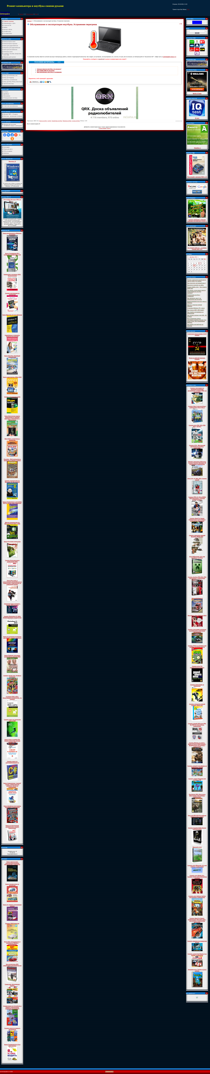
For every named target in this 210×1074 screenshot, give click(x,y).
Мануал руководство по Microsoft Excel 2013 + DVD (12, 523)
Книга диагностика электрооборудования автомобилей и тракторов (12, 863)
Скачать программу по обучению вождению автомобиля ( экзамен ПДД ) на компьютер (197, 390)
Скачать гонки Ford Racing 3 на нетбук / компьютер (197, 954)
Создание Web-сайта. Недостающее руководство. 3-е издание (12, 698)
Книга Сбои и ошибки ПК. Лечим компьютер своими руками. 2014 (12, 741)
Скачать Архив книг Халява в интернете (12, 676)
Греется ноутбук (43, 120)
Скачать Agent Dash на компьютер (197, 685)
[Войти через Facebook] (12, 135)
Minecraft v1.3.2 (197, 847)
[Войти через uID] (4, 135)
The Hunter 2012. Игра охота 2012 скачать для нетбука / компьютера (197, 796)
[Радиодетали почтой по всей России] (12, 66)
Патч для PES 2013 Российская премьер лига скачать (197, 816)
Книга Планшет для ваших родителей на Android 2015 (12, 656)
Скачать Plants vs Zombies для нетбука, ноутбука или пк (197, 646)
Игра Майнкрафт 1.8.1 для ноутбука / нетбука (197, 557)
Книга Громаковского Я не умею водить (12, 1045)
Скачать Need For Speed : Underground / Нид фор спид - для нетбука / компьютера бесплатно (197, 920)
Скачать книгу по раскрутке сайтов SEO (12, 720)
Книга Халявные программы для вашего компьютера (12, 806)
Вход (36, 14)
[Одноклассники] (46, 81)
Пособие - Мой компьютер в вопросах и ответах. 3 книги (12, 460)
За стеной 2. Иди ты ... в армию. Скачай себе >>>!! (197, 248)
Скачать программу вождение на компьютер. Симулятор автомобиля (197, 631)
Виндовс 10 (12, 161)
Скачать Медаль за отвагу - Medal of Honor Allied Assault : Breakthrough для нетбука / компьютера (197, 744)
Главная (21, 14)
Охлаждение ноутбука (57, 120)
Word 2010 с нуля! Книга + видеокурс (12, 439)
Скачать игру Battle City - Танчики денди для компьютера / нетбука (197, 877)
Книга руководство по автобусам (12, 885)
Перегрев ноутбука (67, 120)
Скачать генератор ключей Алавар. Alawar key (197, 704)
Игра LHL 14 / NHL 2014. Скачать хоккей (197, 479)
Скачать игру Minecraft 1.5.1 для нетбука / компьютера (197, 866)
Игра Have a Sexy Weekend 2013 (197, 615)
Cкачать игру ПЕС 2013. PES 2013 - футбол (197, 426)
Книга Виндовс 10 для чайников (12, 315)
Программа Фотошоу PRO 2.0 (12, 199)
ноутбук (49, 120)
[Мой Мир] (48, 81)
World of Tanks (197, 93)
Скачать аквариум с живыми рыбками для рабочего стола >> (197, 220)
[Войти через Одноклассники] (12, 138)
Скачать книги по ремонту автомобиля (12, 1029)
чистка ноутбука (76, 120)
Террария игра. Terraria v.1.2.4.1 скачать (197, 970)
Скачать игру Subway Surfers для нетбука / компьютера (197, 896)
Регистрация (29, 14)
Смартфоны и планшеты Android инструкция (12, 336)
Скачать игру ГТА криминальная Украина (197, 667)
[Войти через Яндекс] (16, 135)
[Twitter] (43, 81)
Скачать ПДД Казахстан (12, 923)
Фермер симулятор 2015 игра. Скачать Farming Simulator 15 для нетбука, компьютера (197, 463)
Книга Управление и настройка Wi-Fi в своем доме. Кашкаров (12, 502)
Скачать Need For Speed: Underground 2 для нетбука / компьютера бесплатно (197, 520)
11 (194, 265)
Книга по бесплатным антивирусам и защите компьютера (12, 827)
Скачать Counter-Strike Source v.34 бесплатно (197, 828)
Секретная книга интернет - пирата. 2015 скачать (12, 604)
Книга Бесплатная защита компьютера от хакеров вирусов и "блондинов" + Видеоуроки (12, 418)
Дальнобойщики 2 (197, 598)
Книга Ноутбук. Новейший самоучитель (12, 356)
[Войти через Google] (19, 135)
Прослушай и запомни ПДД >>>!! (197, 177)
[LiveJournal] (50, 81)
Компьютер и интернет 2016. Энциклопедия (12, 275)
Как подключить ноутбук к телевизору (49, 72)
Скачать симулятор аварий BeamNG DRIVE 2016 (197, 536)
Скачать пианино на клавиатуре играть (197, 941)
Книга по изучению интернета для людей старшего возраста (12, 637)
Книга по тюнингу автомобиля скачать (12, 905)
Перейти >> (197, 148)
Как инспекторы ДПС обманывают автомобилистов (12, 965)
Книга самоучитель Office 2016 (12, 377)
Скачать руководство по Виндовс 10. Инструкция (12, 481)
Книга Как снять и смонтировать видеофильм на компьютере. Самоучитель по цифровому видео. (12, 582)
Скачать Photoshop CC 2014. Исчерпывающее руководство (12, 617)
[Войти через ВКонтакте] (8, 135)
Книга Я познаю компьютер (12, 541)
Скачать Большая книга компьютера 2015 (12, 561)
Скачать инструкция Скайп (12, 397)
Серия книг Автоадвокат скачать (12, 985)
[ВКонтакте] (41, 81)
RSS (188, 9)
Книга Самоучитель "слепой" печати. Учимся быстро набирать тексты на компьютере (12, 785)
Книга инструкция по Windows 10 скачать (12, 234)
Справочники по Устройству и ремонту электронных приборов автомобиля (12, 1007)
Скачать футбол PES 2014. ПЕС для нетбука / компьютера (197, 577)
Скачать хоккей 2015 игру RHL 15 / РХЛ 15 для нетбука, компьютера (197, 725)
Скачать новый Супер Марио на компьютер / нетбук (197, 766)
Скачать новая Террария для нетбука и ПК (197, 779)
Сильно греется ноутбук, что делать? (49, 69)
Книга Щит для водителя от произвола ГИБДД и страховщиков (12, 943)
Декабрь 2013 (193, 257)
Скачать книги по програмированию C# (12, 762)
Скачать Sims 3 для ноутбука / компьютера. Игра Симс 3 (197, 407)
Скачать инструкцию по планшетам (12, 294)
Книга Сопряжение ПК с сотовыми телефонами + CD (12, 254)
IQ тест (197, 118)
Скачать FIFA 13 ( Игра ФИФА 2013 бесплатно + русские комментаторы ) (197, 498)
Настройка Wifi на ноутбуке (45, 70)
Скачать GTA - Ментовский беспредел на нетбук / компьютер (197, 447)
